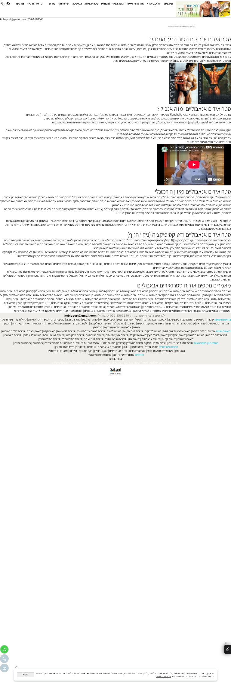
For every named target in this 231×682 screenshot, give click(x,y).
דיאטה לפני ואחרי (93, 339)
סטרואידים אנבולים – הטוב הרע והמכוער (114, 295)
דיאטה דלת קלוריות (216, 335)
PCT (190, 221)
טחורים (170, 323)
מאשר (25, 674)
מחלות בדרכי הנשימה (180, 319)
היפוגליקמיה (96, 323)
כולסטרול (59, 319)
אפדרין (130, 275)
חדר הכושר (181, 272)
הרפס (136, 327)
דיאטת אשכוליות (95, 335)
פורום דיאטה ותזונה (123, 355)
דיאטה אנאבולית (150, 339)
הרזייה (51, 275)
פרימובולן (53, 351)
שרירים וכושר (124, 272)
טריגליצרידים (45, 319)
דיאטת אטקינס (177, 335)
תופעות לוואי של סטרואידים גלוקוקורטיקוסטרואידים (41, 291)
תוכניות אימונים (222, 272)
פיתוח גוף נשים (22, 343)
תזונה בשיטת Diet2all (112, 3)
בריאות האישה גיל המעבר (60, 323)
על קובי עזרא (153, 3)
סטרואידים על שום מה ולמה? (137, 299)
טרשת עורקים (111, 327)
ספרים (52, 3)
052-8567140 (35, 19)
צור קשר (20, 3)
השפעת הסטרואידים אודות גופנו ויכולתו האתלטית (35, 295)
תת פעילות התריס (115, 323)
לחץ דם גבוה (73, 319)
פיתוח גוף (64, 3)
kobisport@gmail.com (80, 315)
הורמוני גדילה (223, 279)
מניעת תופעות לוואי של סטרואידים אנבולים (107, 311)
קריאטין (121, 343)
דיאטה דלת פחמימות (13, 331)
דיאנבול (73, 275)
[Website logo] (203, 9)
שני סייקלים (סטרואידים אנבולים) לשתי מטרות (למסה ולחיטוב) (143, 303)
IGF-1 (126, 347)
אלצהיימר (126, 327)
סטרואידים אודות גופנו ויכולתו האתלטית (208, 299)
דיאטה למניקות (153, 331)
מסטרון (64, 351)
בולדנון (73, 351)
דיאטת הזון (134, 339)
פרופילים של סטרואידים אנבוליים (90, 303)
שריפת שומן (62, 275)
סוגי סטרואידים (137, 351)
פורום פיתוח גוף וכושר (99, 355)
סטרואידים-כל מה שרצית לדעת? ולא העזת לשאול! (40, 311)
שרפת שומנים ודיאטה (87, 343)
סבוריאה (201, 323)
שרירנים (170, 275)
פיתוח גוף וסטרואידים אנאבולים (88, 291)
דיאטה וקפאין (169, 339)
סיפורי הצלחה (91, 3)
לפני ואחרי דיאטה (135, 3)
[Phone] (2, 4)
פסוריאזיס (213, 323)
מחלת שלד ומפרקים (135, 319)
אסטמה (162, 319)
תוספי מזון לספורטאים (180, 343)
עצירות (32, 319)
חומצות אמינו (108, 343)
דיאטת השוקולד (138, 335)
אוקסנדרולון (105, 275)
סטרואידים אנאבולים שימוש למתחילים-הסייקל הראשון (162, 311)
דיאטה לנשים (114, 331)
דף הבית (168, 3)
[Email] (4, 669)
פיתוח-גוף (91, 272)
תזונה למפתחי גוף (36, 275)
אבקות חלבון (160, 343)
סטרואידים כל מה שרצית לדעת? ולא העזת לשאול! (193, 53)
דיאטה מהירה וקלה (72, 339)
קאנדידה (17, 323)
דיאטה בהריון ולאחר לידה (176, 331)
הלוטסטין (180, 351)
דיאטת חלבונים (195, 335)
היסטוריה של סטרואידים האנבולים (86, 307)
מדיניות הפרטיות (163, 676)
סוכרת (210, 319)
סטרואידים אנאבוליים (110, 347)
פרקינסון (97, 327)
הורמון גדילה (183, 275)
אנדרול (83, 275)
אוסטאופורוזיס (107, 319)
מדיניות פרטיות (34, 3)
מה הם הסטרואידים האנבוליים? (37, 299)
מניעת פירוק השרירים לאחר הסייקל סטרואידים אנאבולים (169, 295)
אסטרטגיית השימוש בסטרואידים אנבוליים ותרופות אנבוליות (88, 299)
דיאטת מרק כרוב (75, 335)
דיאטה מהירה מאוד (49, 339)
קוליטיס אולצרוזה (185, 323)
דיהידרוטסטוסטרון (64, 347)
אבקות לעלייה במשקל (139, 343)
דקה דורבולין (85, 351)
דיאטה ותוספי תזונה (115, 339)
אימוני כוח (194, 272)
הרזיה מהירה (199, 331)
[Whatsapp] (8, 4)
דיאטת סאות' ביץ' (158, 335)
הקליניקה (77, 3)
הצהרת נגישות (115, 359)
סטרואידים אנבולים (165, 299)
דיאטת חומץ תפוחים (117, 335)
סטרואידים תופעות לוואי (160, 351)
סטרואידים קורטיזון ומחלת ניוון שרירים (128, 291)
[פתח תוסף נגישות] (227, 649)
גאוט (119, 319)
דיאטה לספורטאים (143, 272)
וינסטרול (93, 275)
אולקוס (86, 319)
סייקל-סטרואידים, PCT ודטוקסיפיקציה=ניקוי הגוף (43, 303)
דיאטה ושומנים (185, 339)
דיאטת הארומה (13, 335)
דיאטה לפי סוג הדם (53, 335)
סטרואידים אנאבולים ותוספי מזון (160, 307)
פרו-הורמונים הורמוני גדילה (59, 343)
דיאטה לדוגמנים (66, 331)
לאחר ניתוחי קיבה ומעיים (150, 323)
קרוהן (94, 319)
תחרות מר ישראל (155, 275)
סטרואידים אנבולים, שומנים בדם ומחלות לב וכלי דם (37, 307)
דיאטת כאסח (34, 331)
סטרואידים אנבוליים (202, 275)
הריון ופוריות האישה (34, 323)
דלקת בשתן (82, 323)
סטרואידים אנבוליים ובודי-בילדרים (198, 303)
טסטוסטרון (119, 275)
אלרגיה (152, 319)
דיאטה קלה (49, 331)
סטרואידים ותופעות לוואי (77, 295)
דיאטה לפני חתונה (133, 331)
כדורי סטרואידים (118, 351)
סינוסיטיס (199, 319)
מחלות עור (20, 319)
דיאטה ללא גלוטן (32, 335)
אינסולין (218, 275)
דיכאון (7, 323)
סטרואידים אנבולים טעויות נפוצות (212, 311)
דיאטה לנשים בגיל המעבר (91, 331)
